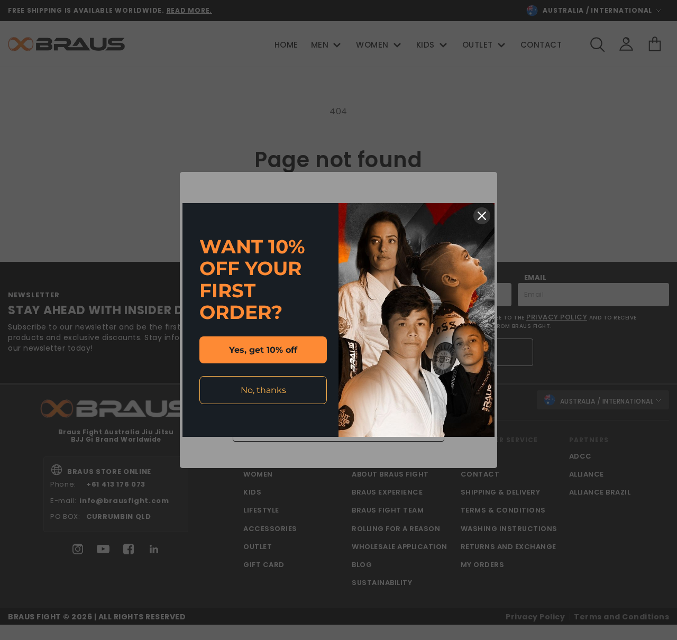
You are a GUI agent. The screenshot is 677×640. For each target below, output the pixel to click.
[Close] (482, 215)
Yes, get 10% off (263, 350)
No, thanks (263, 390)
